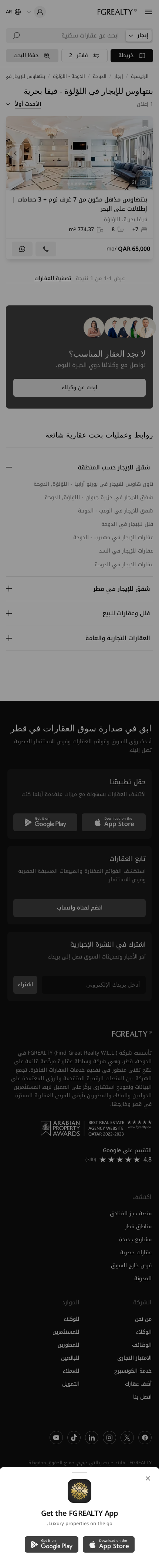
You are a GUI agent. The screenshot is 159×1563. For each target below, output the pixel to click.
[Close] (148, 1478)
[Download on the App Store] (109, 1544)
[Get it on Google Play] (51, 1544)
